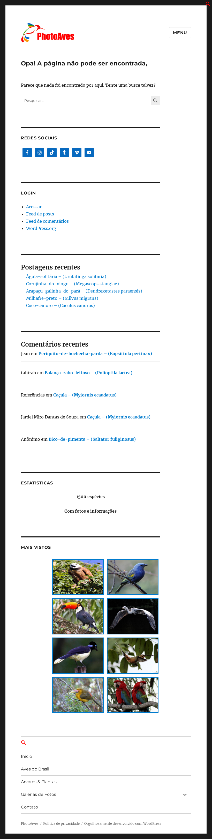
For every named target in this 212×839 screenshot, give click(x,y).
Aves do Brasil (35, 769)
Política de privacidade (61, 823)
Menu (180, 32)
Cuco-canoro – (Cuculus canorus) (60, 305)
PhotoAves (30, 823)
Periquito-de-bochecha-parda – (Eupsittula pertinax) (95, 353)
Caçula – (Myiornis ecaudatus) (85, 395)
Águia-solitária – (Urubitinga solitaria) (66, 276)
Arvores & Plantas (39, 781)
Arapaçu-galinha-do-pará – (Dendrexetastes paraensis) (84, 291)
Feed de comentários (47, 221)
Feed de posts (40, 213)
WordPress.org (41, 228)
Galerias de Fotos (38, 794)
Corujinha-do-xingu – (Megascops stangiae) (72, 283)
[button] (208, 5)
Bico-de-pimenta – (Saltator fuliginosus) (92, 439)
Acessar (34, 206)
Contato (29, 807)
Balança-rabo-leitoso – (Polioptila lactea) (88, 372)
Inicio (26, 756)
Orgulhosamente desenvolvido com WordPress (122, 823)
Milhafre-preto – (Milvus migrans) (62, 298)
